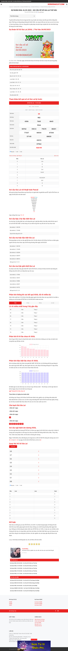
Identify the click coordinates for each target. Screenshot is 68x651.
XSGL (30, 106)
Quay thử (13, 446)
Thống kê (20, 155)
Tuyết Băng (25, 548)
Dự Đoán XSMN (38, 603)
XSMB (10, 602)
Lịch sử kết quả (13, 155)
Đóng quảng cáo (34, 639)
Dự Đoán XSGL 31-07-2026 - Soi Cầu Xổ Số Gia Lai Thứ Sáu (23, 573)
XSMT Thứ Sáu (31, 109)
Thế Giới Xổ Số (38, 625)
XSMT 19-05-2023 (39, 109)
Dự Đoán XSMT (38, 605)
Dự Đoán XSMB (38, 602)
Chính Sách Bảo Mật (39, 621)
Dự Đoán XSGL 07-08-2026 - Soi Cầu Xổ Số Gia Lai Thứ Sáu (23, 571)
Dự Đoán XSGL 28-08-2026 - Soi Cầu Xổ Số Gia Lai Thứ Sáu (23, 563)
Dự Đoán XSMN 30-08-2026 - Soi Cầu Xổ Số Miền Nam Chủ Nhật (24, 588)
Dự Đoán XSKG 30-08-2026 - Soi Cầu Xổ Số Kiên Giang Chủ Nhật (24, 583)
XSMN (10, 603)
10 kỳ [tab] (27, 303)
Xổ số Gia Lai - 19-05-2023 (34, 103)
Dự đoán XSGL (13, 60)
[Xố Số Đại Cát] (56, 4)
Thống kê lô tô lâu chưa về (18, 391)
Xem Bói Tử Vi (38, 624)
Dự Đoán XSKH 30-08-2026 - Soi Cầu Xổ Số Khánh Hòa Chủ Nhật (24, 590)
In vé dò (56, 155)
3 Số (21, 151)
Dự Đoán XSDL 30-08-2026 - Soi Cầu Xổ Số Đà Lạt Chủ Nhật (23, 585)
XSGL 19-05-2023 (35, 106)
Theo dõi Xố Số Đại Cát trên (31, 12)
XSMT (26, 109)
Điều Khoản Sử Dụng (39, 619)
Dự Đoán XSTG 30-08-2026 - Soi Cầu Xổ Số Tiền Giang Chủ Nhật (24, 580)
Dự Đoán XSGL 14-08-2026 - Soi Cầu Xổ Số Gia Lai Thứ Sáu (23, 568)
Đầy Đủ (12, 151)
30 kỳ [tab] (40, 303)
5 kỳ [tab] (15, 303)
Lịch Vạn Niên (38, 622)
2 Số (17, 151)
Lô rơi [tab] (52, 303)
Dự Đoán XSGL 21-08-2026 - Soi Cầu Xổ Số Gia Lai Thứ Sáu (23, 565)
